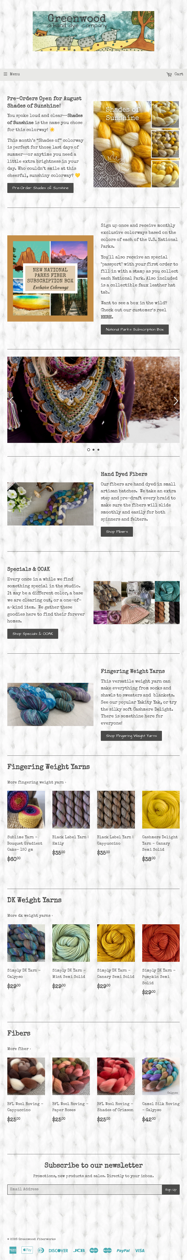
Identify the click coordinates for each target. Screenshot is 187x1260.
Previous (10, 401)
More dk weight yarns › (30, 916)
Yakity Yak (148, 702)
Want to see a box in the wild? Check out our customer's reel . (134, 310)
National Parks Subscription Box (135, 329)
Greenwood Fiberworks (37, 1239)
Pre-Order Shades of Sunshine (40, 188)
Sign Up (171, 1189)
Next (177, 401)
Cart (178, 74)
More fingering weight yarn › (36, 783)
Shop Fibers (117, 531)
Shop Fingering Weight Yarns (131, 735)
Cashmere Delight (152, 709)
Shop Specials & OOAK (32, 633)
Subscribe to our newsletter (94, 1166)
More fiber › (19, 1049)
